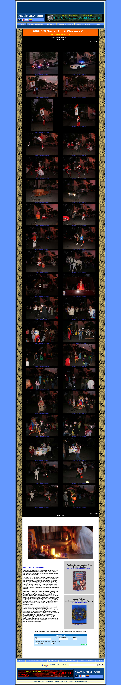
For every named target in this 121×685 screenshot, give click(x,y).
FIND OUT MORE (79, 590)
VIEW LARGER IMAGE (42, 74)
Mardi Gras (50, 24)
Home (22, 24)
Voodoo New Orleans (83, 24)
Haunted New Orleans (65, 24)
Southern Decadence (36, 24)
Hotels (98, 24)
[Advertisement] (61, 7)
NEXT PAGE (94, 41)
